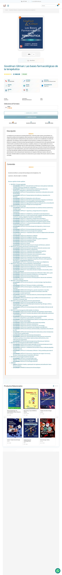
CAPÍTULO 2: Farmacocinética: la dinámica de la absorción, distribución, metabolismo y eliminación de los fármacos (30, 189)
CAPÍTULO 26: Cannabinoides (23, 241)
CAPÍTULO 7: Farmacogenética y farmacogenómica (28, 201)
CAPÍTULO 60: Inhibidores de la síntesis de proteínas (29, 322)
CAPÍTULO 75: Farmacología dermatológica (25, 359)
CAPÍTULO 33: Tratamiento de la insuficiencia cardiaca (29, 254)
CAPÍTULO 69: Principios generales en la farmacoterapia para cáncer (32, 344)
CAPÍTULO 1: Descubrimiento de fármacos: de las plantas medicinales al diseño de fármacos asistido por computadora (33, 186)
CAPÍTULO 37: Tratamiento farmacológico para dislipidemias (31, 262)
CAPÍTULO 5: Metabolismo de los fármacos (26, 198)
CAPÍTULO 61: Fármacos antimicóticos (25, 324)
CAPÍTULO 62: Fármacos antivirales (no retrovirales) (28, 325)
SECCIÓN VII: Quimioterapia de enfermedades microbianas (25, 310)
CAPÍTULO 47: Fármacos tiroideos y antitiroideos (28, 285)
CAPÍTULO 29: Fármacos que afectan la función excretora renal (31, 248)
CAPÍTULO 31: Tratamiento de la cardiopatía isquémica (29, 251)
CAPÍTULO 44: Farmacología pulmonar (25, 276)
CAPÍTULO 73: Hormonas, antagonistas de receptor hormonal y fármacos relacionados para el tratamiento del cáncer (31, 354)
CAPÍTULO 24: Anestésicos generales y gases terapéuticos (30, 238)
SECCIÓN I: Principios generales (18, 184)
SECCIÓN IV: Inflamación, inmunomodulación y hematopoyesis (26, 263)
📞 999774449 (24, 1)
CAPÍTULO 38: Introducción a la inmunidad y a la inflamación (31, 265)
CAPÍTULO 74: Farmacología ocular (25, 358)
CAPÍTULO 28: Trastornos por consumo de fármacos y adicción (31, 245)
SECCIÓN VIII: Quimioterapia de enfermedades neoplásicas (25, 342)
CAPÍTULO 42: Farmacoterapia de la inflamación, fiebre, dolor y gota (33, 273)
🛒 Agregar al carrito (31, 113)
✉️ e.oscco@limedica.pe (36, 1)
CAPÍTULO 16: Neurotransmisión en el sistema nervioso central (31, 221)
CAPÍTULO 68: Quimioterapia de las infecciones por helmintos (31, 341)
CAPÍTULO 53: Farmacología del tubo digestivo (27, 302)
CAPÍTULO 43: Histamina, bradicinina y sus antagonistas (30, 274)
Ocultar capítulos (21, 181)
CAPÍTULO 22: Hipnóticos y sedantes (25, 235)
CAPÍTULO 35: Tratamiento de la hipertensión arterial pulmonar (31, 257)
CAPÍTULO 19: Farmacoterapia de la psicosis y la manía (29, 229)
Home (6, 10)
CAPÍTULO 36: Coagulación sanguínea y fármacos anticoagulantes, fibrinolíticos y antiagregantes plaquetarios (32, 259)
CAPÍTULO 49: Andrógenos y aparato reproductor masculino (31, 290)
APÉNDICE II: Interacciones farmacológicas (26, 367)
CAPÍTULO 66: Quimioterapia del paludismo (27, 335)
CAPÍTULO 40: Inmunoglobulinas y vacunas (27, 268)
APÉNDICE (13, 363)
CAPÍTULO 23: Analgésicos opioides (25, 237)
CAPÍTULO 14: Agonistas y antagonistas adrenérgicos (29, 218)
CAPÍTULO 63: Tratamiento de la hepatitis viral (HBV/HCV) (30, 327)
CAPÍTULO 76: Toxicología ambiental (25, 361)
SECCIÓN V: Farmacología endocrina (19, 280)
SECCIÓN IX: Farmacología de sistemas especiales (22, 356)
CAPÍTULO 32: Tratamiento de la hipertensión (27, 252)
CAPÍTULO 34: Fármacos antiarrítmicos (26, 255)
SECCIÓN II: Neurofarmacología (18, 206)
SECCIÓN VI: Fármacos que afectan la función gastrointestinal (25, 300)
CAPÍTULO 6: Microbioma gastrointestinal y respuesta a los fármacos (33, 200)
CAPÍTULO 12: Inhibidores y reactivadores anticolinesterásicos (31, 214)
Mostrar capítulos (12, 181)
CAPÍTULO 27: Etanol (21, 243)
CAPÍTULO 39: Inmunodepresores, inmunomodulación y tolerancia (32, 266)
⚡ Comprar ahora (31, 117)
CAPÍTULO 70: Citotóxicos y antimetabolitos (27, 346)
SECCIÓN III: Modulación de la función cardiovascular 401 (24, 246)
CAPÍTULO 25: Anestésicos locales (24, 240)
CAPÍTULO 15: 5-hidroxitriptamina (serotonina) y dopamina (30, 220)
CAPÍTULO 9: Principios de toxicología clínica (27, 204)
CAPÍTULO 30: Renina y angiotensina (25, 249)
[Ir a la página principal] (4, 5)
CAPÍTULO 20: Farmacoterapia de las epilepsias (27, 231)
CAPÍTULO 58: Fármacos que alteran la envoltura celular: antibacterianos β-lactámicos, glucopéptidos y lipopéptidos (30, 317)
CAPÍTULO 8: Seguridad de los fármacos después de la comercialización (33, 203)
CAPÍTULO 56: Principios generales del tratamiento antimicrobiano (32, 311)
